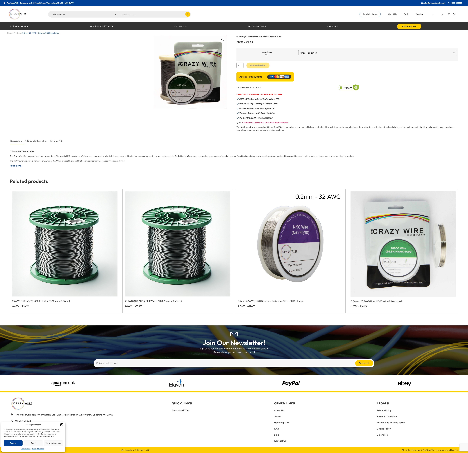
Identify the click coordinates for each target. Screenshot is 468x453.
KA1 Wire (179, 26)
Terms (277, 416)
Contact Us (409, 26)
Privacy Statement (38, 449)
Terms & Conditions (387, 416)
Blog (276, 435)
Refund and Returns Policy (391, 422)
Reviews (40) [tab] (56, 140)
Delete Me (382, 435)
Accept (13, 443)
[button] (61, 425)
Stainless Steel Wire (100, 26)
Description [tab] (16, 140)
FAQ (406, 14)
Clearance (332, 26)
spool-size (267, 52)
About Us (392, 14)
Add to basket (258, 65)
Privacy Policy (384, 410)
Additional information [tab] (36, 140)
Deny (33, 443)
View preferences (53, 443)
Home (9, 33)
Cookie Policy (25, 449)
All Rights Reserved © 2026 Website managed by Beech (431, 449)
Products (17, 33)
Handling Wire (281, 422)
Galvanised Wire (257, 26)
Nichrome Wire (18, 26)
